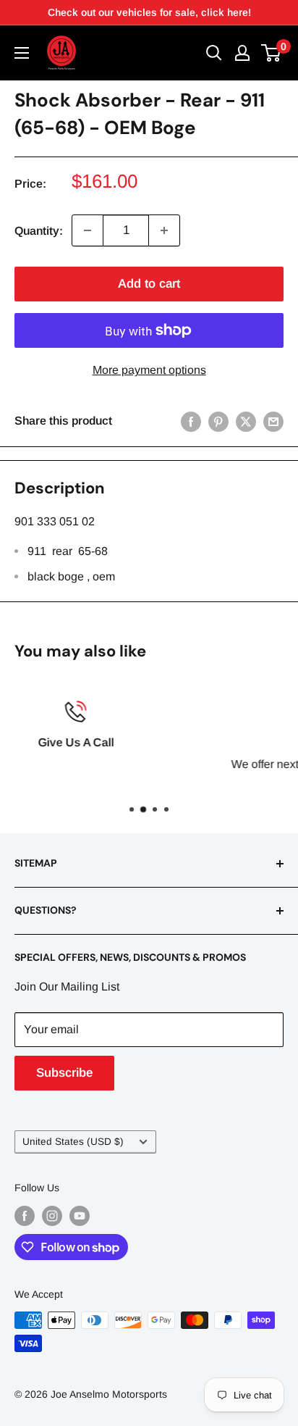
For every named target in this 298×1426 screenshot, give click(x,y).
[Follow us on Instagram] (52, 1216)
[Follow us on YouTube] (79, 1216)
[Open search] (214, 53)
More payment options (149, 370)
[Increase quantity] (164, 230)
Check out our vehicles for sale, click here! (149, 12)
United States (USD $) (73, 1141)
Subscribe (64, 1073)
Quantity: (38, 231)
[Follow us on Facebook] (24, 1216)
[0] (272, 53)
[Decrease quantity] (87, 230)
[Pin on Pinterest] (218, 421)
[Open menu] (21, 53)
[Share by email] (273, 421)
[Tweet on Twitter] (246, 421)
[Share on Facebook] (191, 421)
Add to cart (149, 284)
